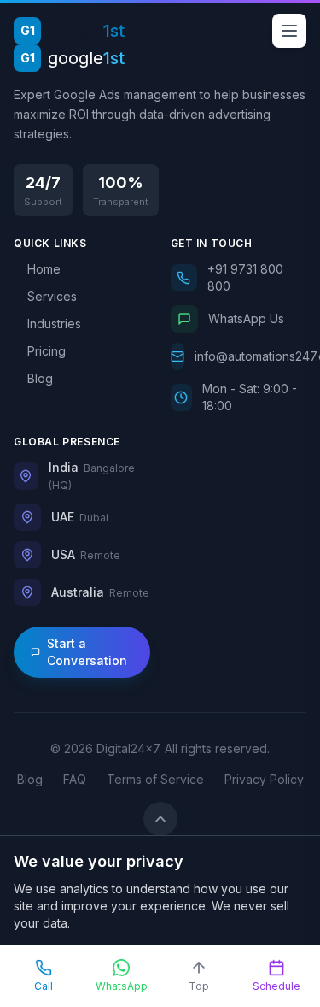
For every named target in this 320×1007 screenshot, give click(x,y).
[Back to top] (160, 819)
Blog (30, 779)
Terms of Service (155, 779)
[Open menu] (289, 31)
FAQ (74, 779)
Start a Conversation (87, 652)
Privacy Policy (264, 779)
